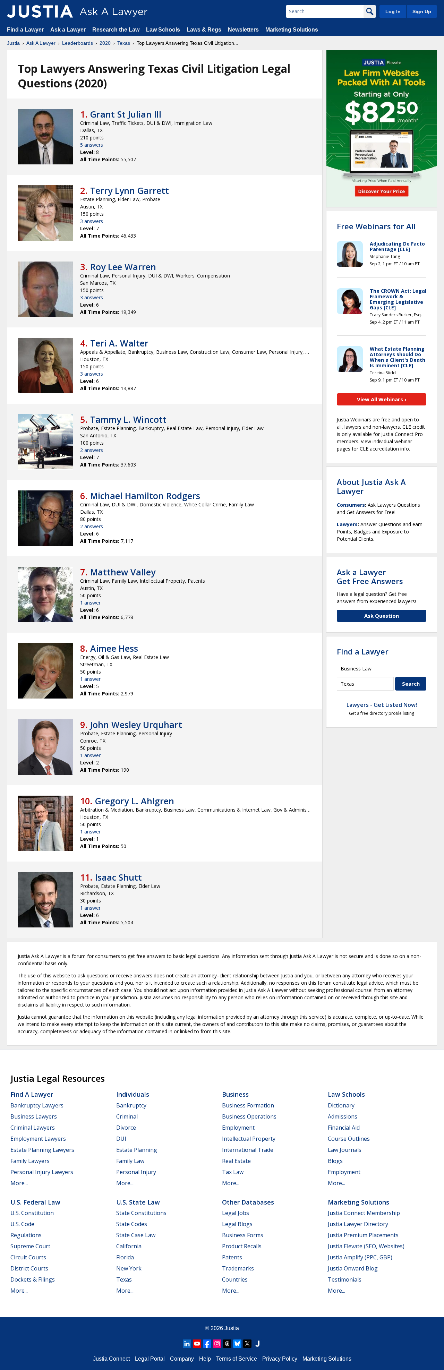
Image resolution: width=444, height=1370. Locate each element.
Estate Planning (136, 1150)
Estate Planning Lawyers (42, 1150)
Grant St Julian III (125, 114)
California (129, 1246)
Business (235, 1094)
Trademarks (238, 1268)
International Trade (247, 1150)
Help (205, 1359)
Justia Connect (111, 1359)
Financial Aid (344, 1127)
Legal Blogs (237, 1224)
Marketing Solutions (291, 30)
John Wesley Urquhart (136, 724)
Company (182, 1359)
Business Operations (249, 1116)
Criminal (127, 1116)
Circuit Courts (28, 1257)
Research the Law (115, 30)
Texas (123, 43)
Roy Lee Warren (123, 267)
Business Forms (242, 1235)
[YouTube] (197, 1343)
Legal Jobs (235, 1213)
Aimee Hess (114, 648)
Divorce (126, 1127)
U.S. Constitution (32, 1213)
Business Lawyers (33, 1116)
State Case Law (135, 1235)
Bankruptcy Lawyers (36, 1105)
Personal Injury (136, 1172)
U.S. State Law (138, 1202)
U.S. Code (22, 1224)
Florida (125, 1257)
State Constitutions (141, 1213)
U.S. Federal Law (35, 1202)
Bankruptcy (131, 1105)
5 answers (91, 145)
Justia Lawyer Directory (358, 1224)
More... (19, 1183)
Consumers (351, 505)
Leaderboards (77, 43)
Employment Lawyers (38, 1138)
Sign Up (421, 11)
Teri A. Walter (119, 343)
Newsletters (243, 30)
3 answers (91, 221)
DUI (121, 1138)
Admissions (342, 1116)
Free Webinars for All (376, 226)
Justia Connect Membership (364, 1213)
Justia (13, 43)
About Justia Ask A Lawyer (371, 486)
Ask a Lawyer (68, 30)
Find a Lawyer (25, 30)
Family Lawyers (30, 1161)
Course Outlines (349, 1138)
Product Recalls (242, 1246)
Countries (235, 1279)
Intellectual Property (248, 1138)
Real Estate (236, 1161)
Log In (393, 11)
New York (129, 1268)
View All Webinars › (382, 399)
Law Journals (344, 1150)
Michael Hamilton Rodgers (145, 496)
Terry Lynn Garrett (129, 190)
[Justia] (40, 11)
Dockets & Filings (32, 1279)
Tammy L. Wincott (128, 419)
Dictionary (341, 1105)
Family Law (130, 1161)
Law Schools (163, 30)
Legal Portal (150, 1359)
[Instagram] (217, 1343)
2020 (105, 43)
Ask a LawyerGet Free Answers (370, 576)
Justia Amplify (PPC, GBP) (360, 1257)
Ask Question (381, 615)
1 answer (90, 602)
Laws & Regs (204, 30)
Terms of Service (236, 1359)
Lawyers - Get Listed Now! (382, 705)
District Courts (29, 1268)
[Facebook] (207, 1343)
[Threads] (227, 1343)
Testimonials (344, 1279)
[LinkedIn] (187, 1343)
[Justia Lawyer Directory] (257, 1343)
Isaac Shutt (118, 877)
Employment (238, 1127)
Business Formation (248, 1105)
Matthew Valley (122, 572)
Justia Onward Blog (353, 1268)
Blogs (335, 1161)
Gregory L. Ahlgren (134, 801)
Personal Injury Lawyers (41, 1172)
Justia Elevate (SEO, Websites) (366, 1246)
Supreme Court (30, 1246)
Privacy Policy (279, 1359)
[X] (247, 1343)
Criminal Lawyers (32, 1127)
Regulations (26, 1235)
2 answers (91, 450)
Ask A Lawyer (41, 43)
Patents (232, 1257)
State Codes (131, 1224)
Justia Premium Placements (363, 1235)
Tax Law (233, 1172)
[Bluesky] (237, 1343)
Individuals (132, 1094)
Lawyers (347, 524)
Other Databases (248, 1202)
